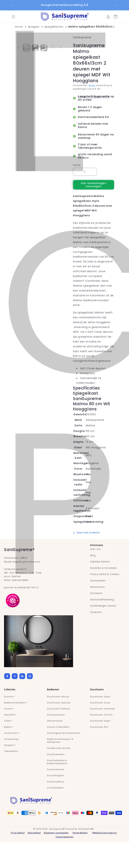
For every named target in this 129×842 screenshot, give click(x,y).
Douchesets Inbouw (58, 696)
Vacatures (96, 612)
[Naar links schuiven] (18, 47)
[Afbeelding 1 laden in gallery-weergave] (26, 47)
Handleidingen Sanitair (103, 605)
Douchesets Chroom (101, 714)
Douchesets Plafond (58, 708)
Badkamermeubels (14, 702)
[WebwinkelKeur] (12, 600)
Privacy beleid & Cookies (104, 574)
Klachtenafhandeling (102, 599)
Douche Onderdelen (58, 726)
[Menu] (13, 16)
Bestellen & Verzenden (103, 567)
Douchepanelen (56, 714)
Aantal (76, 165)
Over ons (95, 549)
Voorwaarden (98, 580)
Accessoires (10, 732)
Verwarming (10, 738)
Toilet (7, 720)
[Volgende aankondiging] (116, 5)
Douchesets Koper (100, 720)
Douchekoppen (55, 775)
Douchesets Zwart (100, 696)
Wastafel (9, 714)
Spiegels (33, 26)
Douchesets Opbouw (58, 702)
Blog (92, 555)
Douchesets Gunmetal (102, 708)
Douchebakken (55, 787)
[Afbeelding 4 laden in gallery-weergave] (52, 47)
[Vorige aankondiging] (13, 5)
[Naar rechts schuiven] (60, 47)
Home (19, 26)
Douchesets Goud (100, 702)
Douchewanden (55, 754)
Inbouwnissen (55, 720)
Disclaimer (96, 593)
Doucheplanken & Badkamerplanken (57, 762)
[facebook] (7, 676)
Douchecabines (55, 781)
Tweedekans (11, 751)
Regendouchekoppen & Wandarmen (60, 740)
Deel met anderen (88, 532)
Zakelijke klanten (100, 561)
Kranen (8, 708)
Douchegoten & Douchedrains (63, 732)
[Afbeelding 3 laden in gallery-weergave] (43, 47)
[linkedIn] (22, 676)
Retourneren (97, 586)
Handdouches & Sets (58, 748)
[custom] (15, 676)
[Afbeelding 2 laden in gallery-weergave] (35, 47)
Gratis (92, 85)
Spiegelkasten (53, 26)
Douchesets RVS (99, 726)
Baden (7, 726)
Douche (8, 696)
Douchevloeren (55, 769)
